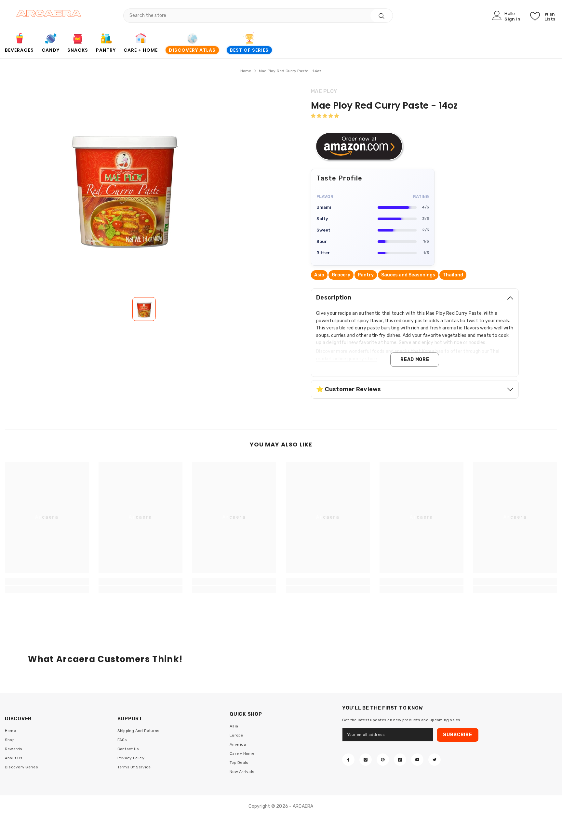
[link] (19, 39)
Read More (414, 359)
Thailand (453, 275)
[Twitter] (434, 759)
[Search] (258, 15)
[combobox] (247, 15)
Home (245, 71)
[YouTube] (417, 759)
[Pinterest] (383, 759)
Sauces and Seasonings (408, 275)
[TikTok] (400, 759)
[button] (325, 116)
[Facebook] (348, 759)
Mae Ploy (324, 91)
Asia (319, 275)
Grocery (341, 275)
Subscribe (457, 735)
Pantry (366, 275)
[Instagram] (365, 759)
